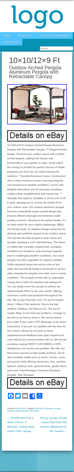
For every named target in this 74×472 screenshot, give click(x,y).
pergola (25, 411)
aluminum (49, 408)
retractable (34, 411)
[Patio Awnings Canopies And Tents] (37, 16)
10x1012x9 (21, 408)
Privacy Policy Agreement (54, 35)
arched (57, 408)
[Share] (32, 396)
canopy (10, 411)
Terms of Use (11, 42)
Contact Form (25, 35)
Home (7, 35)
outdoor (18, 411)
